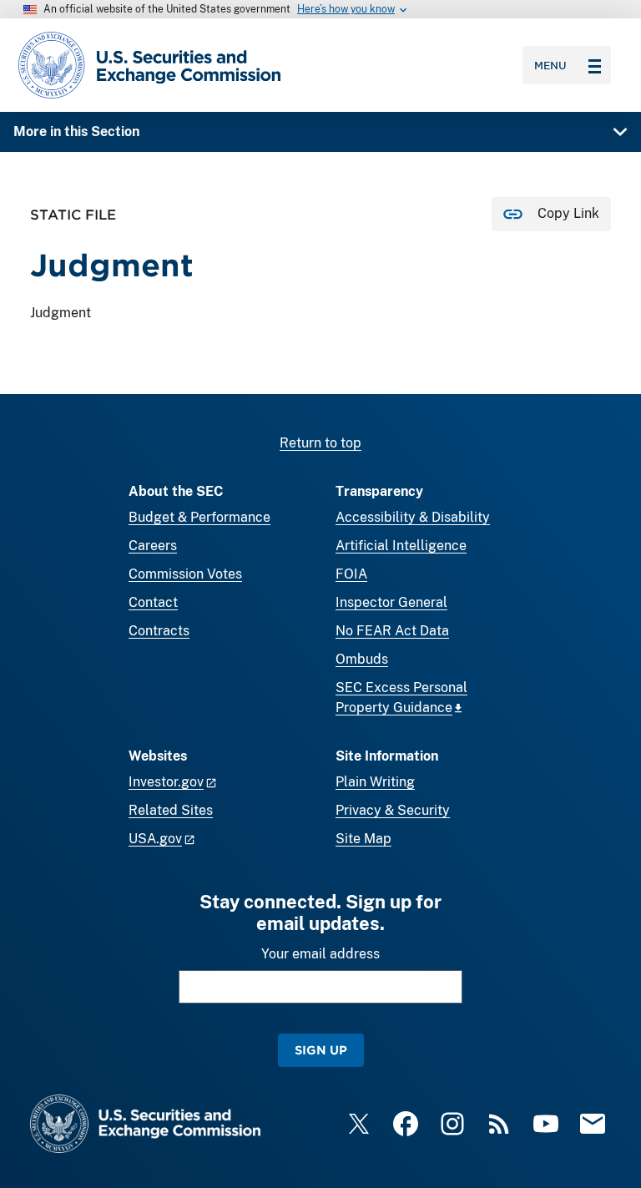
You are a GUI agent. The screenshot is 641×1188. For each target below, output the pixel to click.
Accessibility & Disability (413, 517)
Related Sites (171, 810)
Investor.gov (166, 782)
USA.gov (155, 839)
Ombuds (362, 659)
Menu (550, 65)
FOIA (351, 574)
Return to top (320, 443)
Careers (153, 546)
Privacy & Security (393, 810)
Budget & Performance (199, 517)
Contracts (159, 631)
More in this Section (76, 131)
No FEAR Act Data (392, 631)
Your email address (320, 954)
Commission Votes (185, 574)
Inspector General (391, 602)
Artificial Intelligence (401, 546)
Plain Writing (375, 782)
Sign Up (321, 1050)
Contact (153, 602)
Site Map (363, 839)
